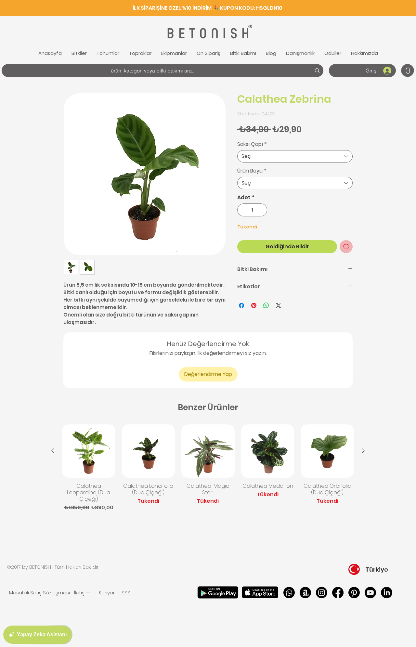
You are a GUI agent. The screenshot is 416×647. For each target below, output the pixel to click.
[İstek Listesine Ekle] (346, 246)
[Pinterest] (354, 592)
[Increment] (261, 210)
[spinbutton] (252, 210)
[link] (407, 70)
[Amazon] (305, 592)
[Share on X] (278, 305)
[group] (208, 468)
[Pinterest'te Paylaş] (254, 305)
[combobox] (295, 156)
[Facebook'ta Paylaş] (241, 305)
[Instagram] (321, 592)
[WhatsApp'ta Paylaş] (266, 305)
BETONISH (207, 33)
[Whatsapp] (289, 592)
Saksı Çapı (252, 144)
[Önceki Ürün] (53, 451)
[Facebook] (338, 592)
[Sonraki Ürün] (363, 451)
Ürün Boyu (251, 171)
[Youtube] (370, 592)
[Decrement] (242, 210)
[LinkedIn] (386, 592)
